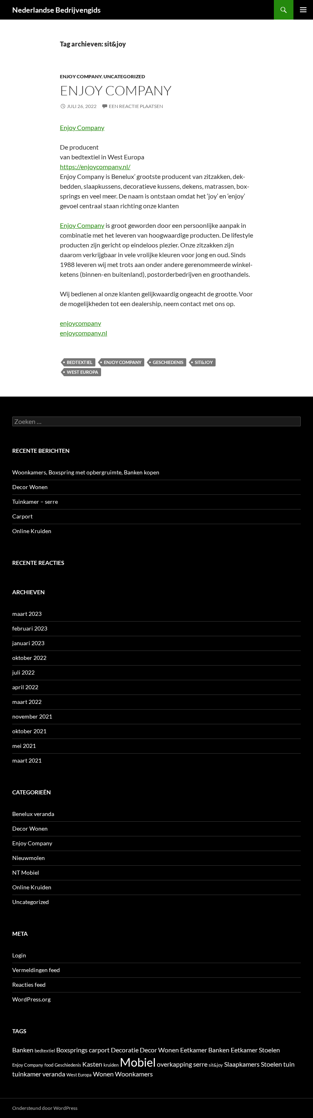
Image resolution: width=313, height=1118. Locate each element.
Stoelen (271, 1064)
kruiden (111, 1064)
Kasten (92, 1064)
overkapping (174, 1064)
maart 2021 (27, 760)
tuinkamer (26, 1074)
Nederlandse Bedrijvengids (56, 9)
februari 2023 (29, 628)
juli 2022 (23, 672)
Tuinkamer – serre (35, 501)
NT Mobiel (25, 872)
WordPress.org (31, 999)
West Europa (82, 372)
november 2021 (32, 716)
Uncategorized (124, 76)
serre (200, 1064)
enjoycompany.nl (83, 333)
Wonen (103, 1074)
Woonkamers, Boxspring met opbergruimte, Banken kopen (85, 472)
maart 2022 (27, 701)
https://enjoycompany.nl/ (95, 166)
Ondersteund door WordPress (44, 1108)
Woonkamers (134, 1074)
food (48, 1064)
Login (19, 955)
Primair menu (303, 10)
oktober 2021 (29, 731)
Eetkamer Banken (204, 1050)
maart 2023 (27, 613)
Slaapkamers (242, 1064)
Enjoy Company (80, 76)
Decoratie (125, 1050)
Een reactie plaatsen (136, 106)
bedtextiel (80, 362)
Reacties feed (29, 984)
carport (99, 1050)
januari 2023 (28, 642)
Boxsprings (72, 1050)
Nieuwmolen (28, 857)
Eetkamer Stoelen (255, 1050)
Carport (22, 516)
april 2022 (25, 687)
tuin (289, 1064)
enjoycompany (80, 323)
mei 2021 (24, 745)
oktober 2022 (29, 657)
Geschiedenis (168, 362)
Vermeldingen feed (36, 969)
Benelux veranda (33, 813)
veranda (53, 1074)
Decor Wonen (30, 486)
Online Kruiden (31, 530)
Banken (22, 1050)
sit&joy (204, 362)
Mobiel (138, 1062)
